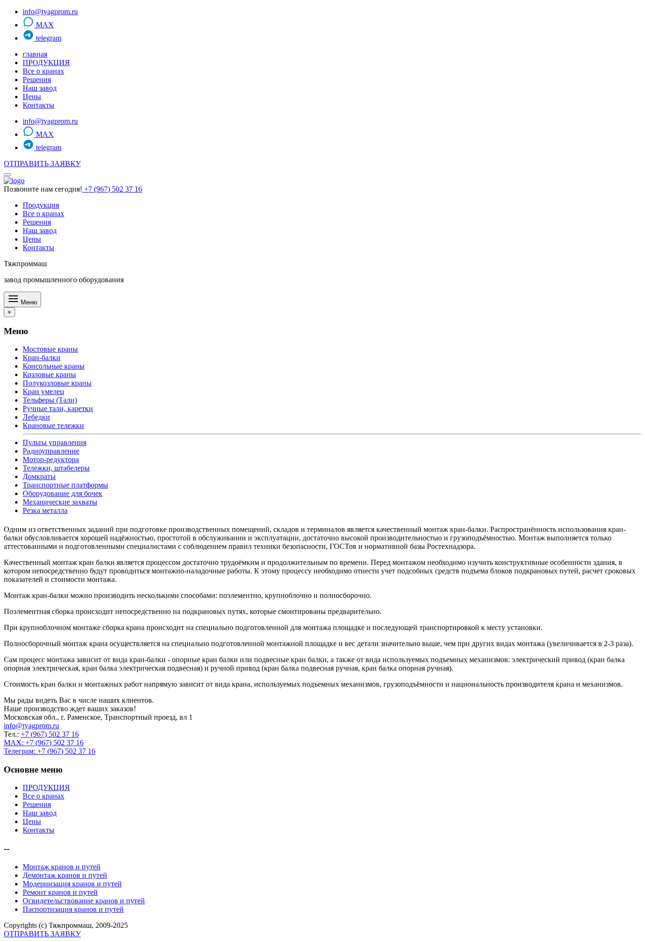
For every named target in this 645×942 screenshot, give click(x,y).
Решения (37, 80)
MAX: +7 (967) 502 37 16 (44, 743)
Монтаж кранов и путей (62, 867)
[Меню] (7, 174)
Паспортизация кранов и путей (73, 909)
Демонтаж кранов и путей (65, 875)
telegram (47, 38)
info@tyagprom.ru (50, 12)
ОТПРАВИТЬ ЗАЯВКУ (42, 164)
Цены (32, 97)
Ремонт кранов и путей (60, 892)
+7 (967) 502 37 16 (112, 189)
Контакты (38, 105)
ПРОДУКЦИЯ (46, 63)
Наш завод (40, 88)
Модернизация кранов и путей (72, 884)
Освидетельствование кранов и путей (84, 901)
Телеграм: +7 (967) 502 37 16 (49, 751)
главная (35, 54)
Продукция (41, 205)
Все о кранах (43, 71)
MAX (44, 25)
